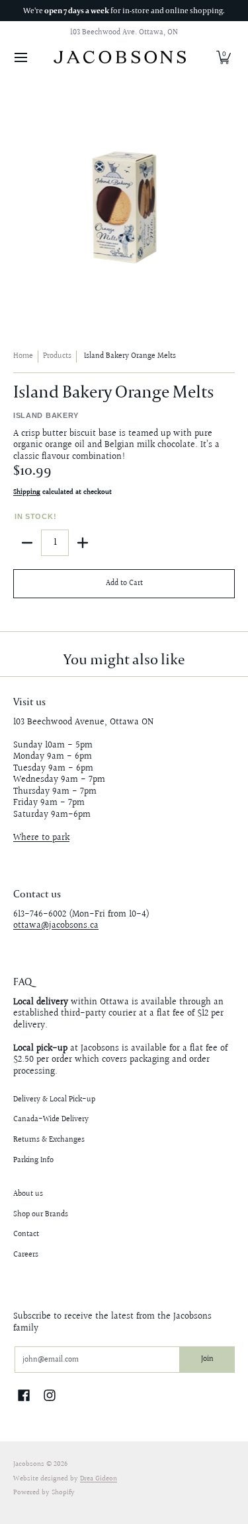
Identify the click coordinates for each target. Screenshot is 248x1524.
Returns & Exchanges (49, 1140)
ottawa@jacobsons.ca (56, 925)
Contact (26, 1234)
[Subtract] (27, 543)
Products (57, 356)
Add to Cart (124, 583)
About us (28, 1194)
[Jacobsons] (120, 57)
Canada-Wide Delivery (51, 1119)
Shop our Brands (40, 1214)
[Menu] (20, 57)
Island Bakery (46, 415)
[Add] (83, 543)
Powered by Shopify (44, 1493)
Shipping (26, 492)
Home (23, 356)
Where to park (41, 838)
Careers (25, 1255)
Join (207, 1359)
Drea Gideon (98, 1479)
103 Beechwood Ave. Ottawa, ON (124, 32)
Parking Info (33, 1160)
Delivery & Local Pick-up (54, 1099)
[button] (223, 57)
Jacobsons (28, 1464)
